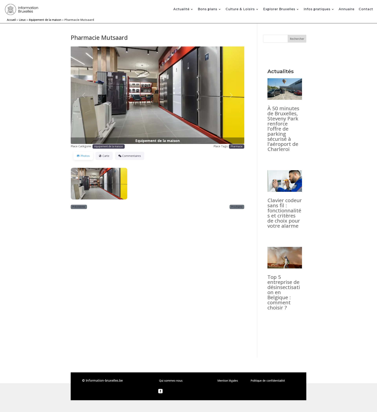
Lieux (22, 20)
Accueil (11, 20)
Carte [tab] (105, 156)
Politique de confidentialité (268, 380)
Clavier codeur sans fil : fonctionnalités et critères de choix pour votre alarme (284, 213)
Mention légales (227, 380)
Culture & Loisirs (240, 9)
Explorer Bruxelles (279, 9)
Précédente (78, 206)
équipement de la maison (45, 20)
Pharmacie (236, 146)
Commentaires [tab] (131, 156)
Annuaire (346, 9)
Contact (366, 9)
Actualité (181, 9)
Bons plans (207, 9)
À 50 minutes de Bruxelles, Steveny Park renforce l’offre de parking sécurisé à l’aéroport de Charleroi (283, 129)
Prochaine (236, 206)
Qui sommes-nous (171, 380)
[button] (84, 95)
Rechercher (297, 39)
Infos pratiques (317, 9)
